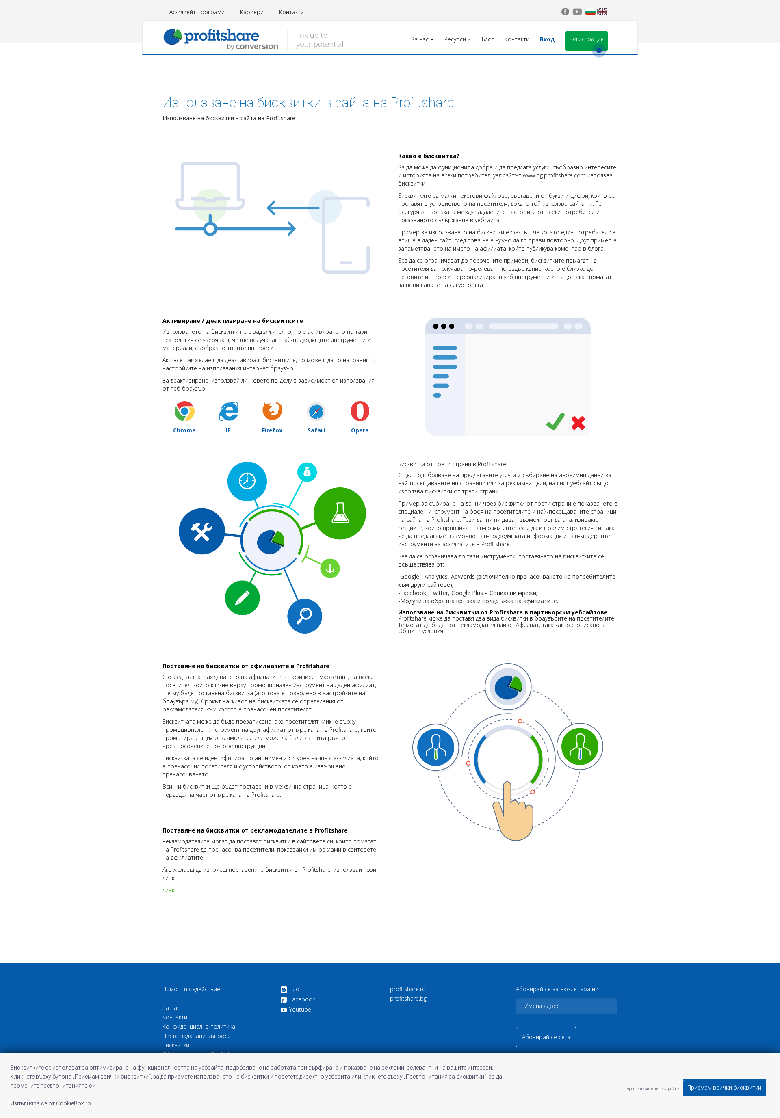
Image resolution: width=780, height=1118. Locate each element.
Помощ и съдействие (191, 989)
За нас (171, 1008)
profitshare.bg (408, 998)
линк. (169, 890)
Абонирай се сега (546, 1037)
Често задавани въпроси (196, 1036)
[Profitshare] (253, 38)
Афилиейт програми (197, 12)
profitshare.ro (408, 989)
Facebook (302, 999)
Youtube (300, 1009)
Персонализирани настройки (652, 1088)
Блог (296, 989)
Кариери (252, 12)
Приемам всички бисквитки (724, 1087)
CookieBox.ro (73, 1103)
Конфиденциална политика (198, 1026)
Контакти (291, 12)
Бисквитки (175, 1045)
